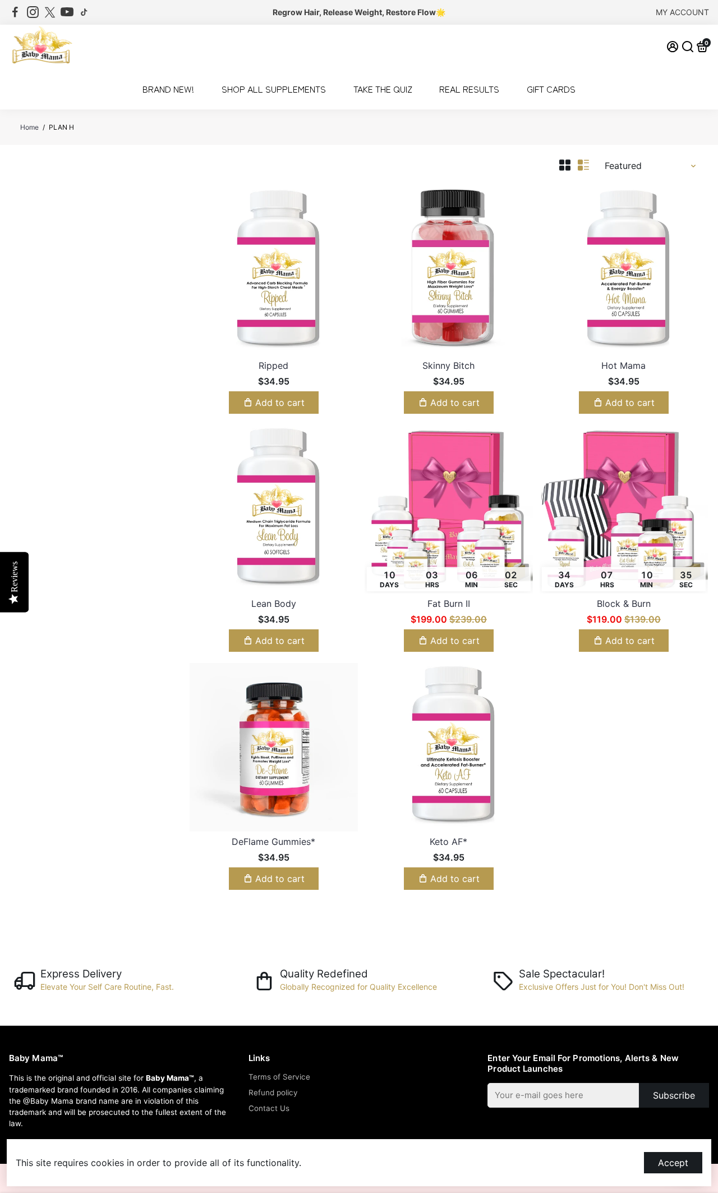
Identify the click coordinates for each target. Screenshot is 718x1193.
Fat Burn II (448, 603)
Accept (673, 1162)
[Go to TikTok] (84, 12)
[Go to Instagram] (33, 12)
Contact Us (268, 1108)
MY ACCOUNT (682, 12)
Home (29, 127)
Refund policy (273, 1092)
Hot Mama (623, 365)
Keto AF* (448, 841)
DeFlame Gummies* (273, 841)
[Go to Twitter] (50, 12)
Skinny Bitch (448, 365)
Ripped (273, 365)
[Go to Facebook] (15, 12)
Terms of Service (279, 1076)
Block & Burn (624, 603)
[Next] (337, 268)
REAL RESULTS (469, 88)
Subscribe (674, 1095)
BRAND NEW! (168, 88)
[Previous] (210, 268)
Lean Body (273, 603)
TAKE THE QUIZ (382, 88)
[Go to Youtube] (67, 12)
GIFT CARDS (551, 88)
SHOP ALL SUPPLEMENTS (274, 88)
